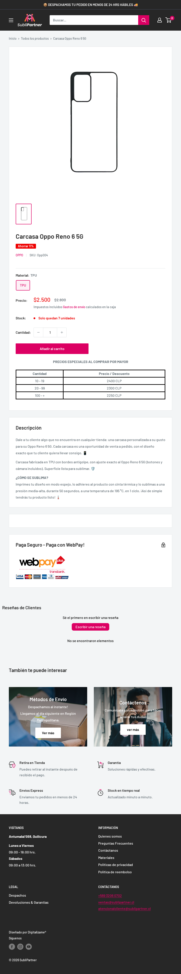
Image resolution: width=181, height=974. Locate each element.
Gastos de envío (74, 307)
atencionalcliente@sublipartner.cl (124, 908)
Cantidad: (23, 332)
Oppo (19, 255)
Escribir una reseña (90, 627)
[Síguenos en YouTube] (29, 947)
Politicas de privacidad (115, 864)
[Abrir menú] (11, 20)
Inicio (13, 38)
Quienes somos (110, 836)
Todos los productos (35, 38)
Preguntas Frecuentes (115, 843)
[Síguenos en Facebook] (12, 947)
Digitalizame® (37, 932)
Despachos (17, 895)
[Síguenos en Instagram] (20, 947)
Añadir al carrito (52, 348)
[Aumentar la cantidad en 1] (61, 332)
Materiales (106, 857)
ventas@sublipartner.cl (116, 902)
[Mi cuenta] (159, 20)
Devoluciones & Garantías (29, 902)
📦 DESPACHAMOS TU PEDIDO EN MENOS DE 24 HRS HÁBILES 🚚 (90, 5)
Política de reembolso (115, 872)
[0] (168, 20)
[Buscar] (143, 20)
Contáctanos (108, 850)
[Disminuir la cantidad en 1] (38, 332)
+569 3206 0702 (110, 895)
